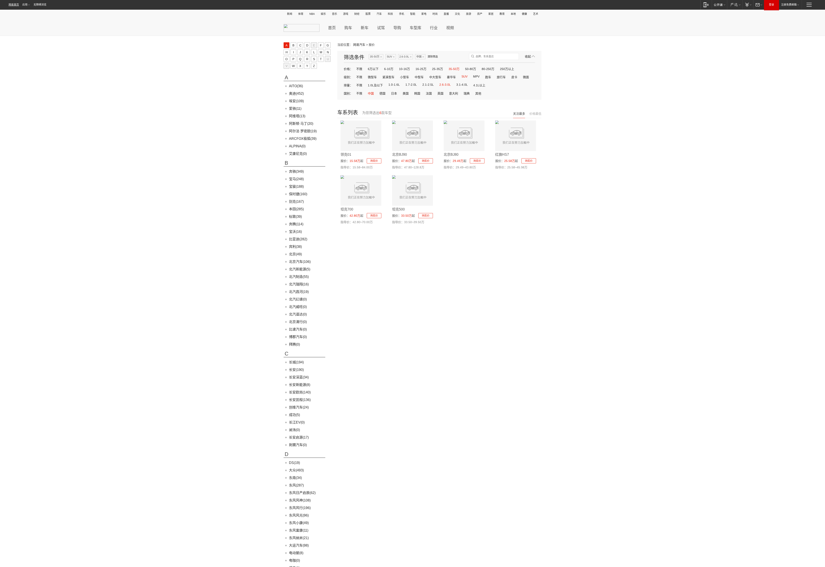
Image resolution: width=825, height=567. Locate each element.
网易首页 (14, 4)
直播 (446, 13)
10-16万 (404, 69)
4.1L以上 (479, 85)
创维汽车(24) (299, 407)
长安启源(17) (299, 437)
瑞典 (467, 93)
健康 (524, 13)
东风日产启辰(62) (302, 493)
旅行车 (501, 77)
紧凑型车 (388, 77)
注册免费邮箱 (789, 4)
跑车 (488, 77)
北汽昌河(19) (299, 292)
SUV (391, 57)
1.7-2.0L (411, 84)
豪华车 (451, 77)
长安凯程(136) (300, 400)
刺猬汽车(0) (298, 445)
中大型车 (435, 77)
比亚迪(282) (298, 239)
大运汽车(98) (299, 545)
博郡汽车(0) (298, 337)
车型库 (415, 28)
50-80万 (470, 69)
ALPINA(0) (297, 146)
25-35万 (437, 69)
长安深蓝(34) (299, 377)
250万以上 (507, 69)
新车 (364, 28)
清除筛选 (433, 56)
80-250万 (488, 69)
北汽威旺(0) (298, 307)
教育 (502, 13)
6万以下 (373, 69)
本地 (513, 13)
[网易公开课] (719, 4)
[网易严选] (734, 4)
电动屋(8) (296, 553)
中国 (420, 57)
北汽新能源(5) (299, 269)
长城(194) (296, 362)
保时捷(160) (298, 194)
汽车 (379, 13)
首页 (332, 28)
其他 (478, 93)
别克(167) (296, 201)
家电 (423, 13)
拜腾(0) (294, 344)
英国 (440, 93)
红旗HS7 (502, 154)
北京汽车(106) (300, 262)
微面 (526, 77)
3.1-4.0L (462, 84)
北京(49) (295, 254)
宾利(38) (295, 246)
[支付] (747, 4)
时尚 (435, 13)
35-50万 (376, 57)
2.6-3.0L (405, 57)
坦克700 (347, 209)
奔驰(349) (296, 171)
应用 (25, 4)
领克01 (346, 154)
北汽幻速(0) (298, 299)
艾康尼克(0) (298, 153)
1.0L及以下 (375, 85)
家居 (490, 13)
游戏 (345, 13)
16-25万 (421, 69)
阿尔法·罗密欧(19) (303, 131)
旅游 (468, 13)
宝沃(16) (295, 231)
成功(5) (294, 415)
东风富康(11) (298, 530)
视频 (450, 28)
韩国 (417, 93)
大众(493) (296, 470)
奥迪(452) (296, 93)
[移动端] (706, 4)
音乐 (334, 13)
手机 (401, 13)
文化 (457, 13)
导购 (397, 28)
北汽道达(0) (298, 314)
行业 (434, 28)
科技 (390, 13)
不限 (359, 69)
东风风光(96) (299, 515)
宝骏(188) (296, 186)
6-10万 (388, 69)
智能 (412, 13)
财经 (356, 13)
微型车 (372, 77)
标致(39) (295, 216)
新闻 (289, 13)
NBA (312, 13)
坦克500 (398, 209)
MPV (476, 76)
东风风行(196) (300, 508)
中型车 (419, 77)
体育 (300, 13)
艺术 (535, 13)
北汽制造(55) (299, 277)
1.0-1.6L (394, 84)
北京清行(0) (298, 322)
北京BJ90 (399, 154)
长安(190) (296, 370)
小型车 (404, 77)
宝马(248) (296, 179)
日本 (394, 93)
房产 (479, 13)
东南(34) (295, 478)
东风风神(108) (300, 500)
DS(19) (294, 463)
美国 (406, 93)
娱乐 (323, 13)
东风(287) (296, 485)
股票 (368, 13)
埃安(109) (296, 101)
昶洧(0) (294, 430)
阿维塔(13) (297, 116)
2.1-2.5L (428, 84)
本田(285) (296, 209)
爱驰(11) (295, 108)
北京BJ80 (451, 154)
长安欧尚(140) (300, 392)
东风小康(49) (299, 523)
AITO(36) (296, 86)
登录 (771, 4)
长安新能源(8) (299, 385)
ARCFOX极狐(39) (302, 138)
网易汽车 (359, 44)
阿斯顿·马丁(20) (301, 123)
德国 (382, 93)
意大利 (453, 93)
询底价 (374, 160)
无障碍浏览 (40, 4)
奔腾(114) (296, 224)
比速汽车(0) (298, 329)
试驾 (381, 28)
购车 (348, 28)
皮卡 (514, 77)
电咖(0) (294, 560)
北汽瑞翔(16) (299, 284)
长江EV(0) (297, 422)
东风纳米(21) (299, 538)
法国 (429, 93)
